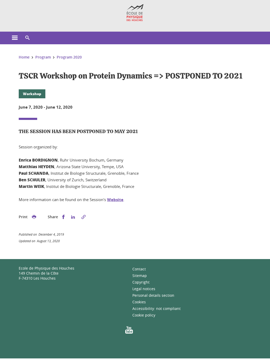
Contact (139, 268)
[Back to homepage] (135, 12)
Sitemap (139, 275)
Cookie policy (143, 315)
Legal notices (143, 288)
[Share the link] (83, 217)
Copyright (141, 282)
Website (115, 199)
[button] (27, 38)
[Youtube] (129, 331)
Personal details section (153, 295)
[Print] (34, 217)
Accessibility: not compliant (156, 308)
